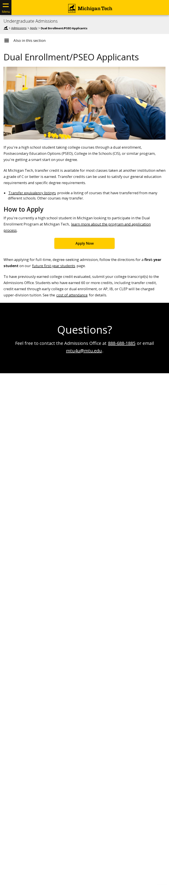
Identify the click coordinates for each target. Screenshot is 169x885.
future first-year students (53, 265)
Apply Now (84, 243)
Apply (33, 28)
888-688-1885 (121, 343)
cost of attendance (72, 294)
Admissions (19, 28)
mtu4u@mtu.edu (84, 351)
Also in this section (29, 40)
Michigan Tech (6, 28)
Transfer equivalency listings (32, 192)
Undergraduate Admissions (31, 21)
